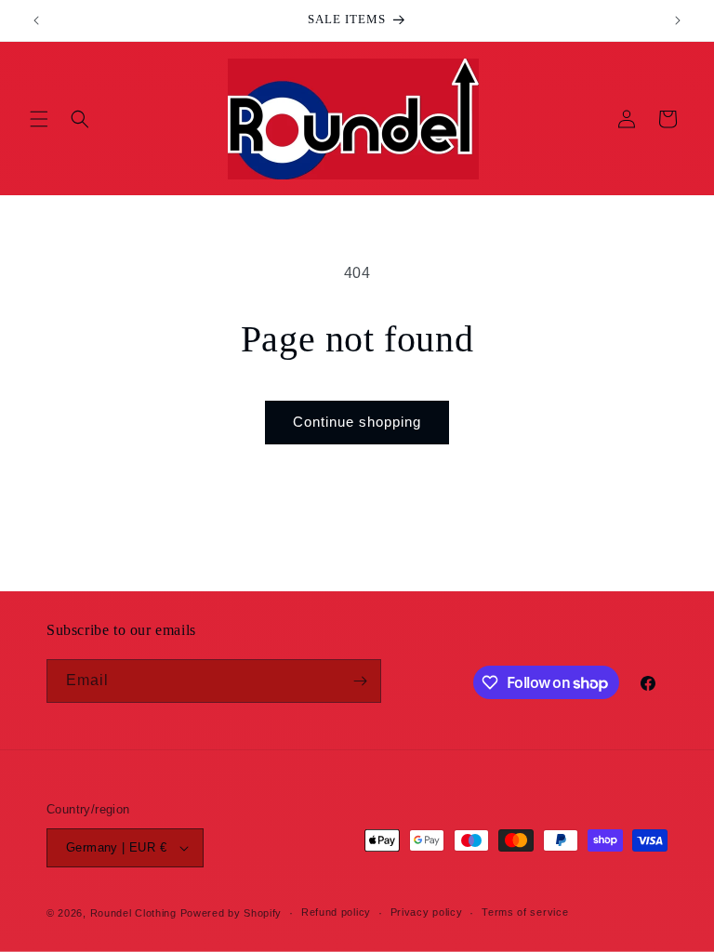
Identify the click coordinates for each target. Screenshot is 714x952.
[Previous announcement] (36, 20)
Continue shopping (357, 422)
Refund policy (336, 912)
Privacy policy (426, 912)
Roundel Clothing (133, 913)
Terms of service (525, 912)
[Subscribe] (359, 681)
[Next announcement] (677, 20)
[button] (39, 119)
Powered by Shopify (231, 913)
